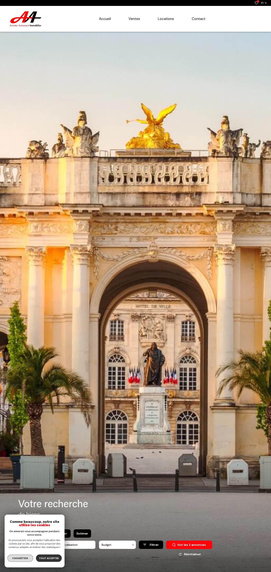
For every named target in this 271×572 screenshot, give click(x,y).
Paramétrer (20, 558)
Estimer (82, 533)
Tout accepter (49, 558)
